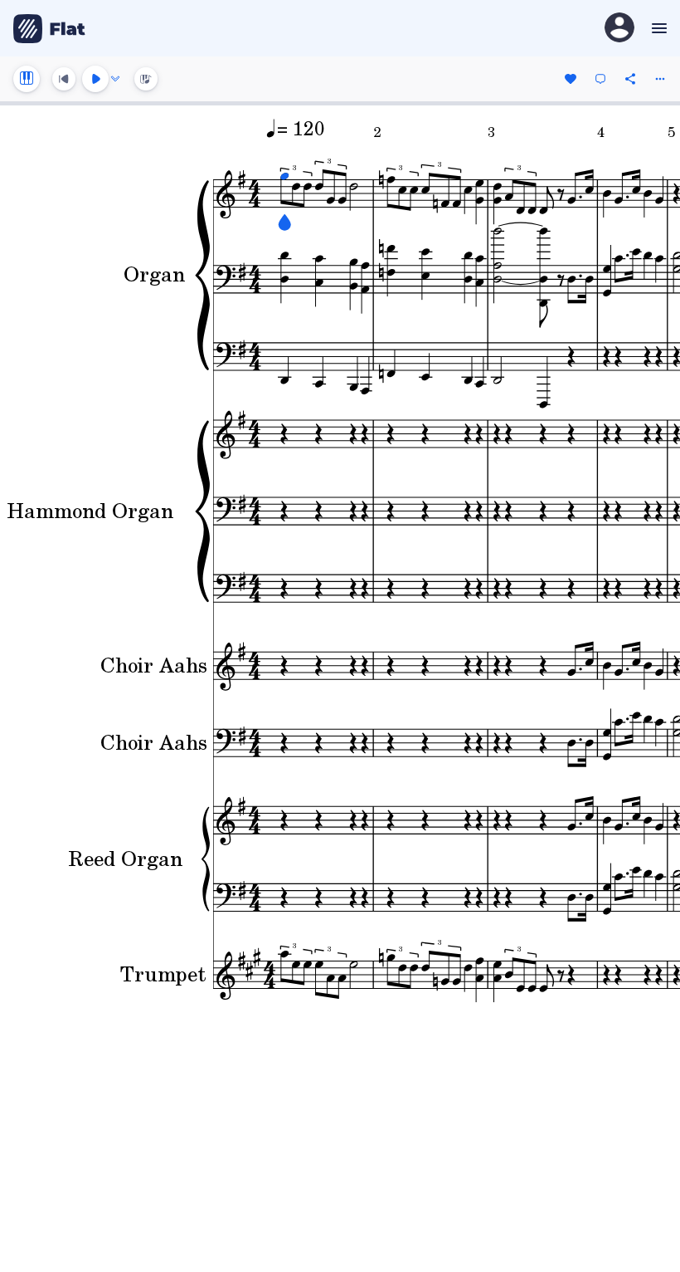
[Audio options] (115, 79)
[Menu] (657, 28)
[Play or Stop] (95, 79)
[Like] (570, 79)
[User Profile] (619, 28)
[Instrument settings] (26, 79)
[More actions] (660, 79)
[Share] (630, 79)
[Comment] (600, 79)
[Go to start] (63, 79)
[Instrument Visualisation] (146, 79)
